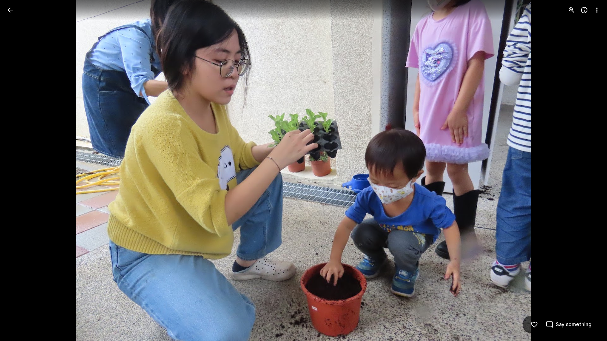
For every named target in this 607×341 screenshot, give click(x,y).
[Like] (534, 324)
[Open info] (584, 10)
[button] (18, 170)
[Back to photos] (10, 10)
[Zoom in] (571, 10)
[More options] (597, 10)
